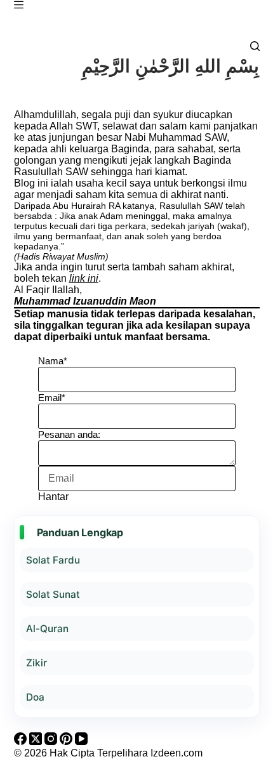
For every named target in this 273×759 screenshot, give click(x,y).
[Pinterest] (67, 741)
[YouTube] (81, 741)
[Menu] (18, 5)
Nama (52, 360)
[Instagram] (52, 741)
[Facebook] (21, 741)
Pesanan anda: (69, 434)
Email (51, 397)
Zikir (36, 663)
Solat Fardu (53, 560)
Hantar (53, 496)
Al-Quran (47, 629)
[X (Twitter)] (36, 741)
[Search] (255, 46)
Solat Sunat (53, 594)
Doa (35, 697)
